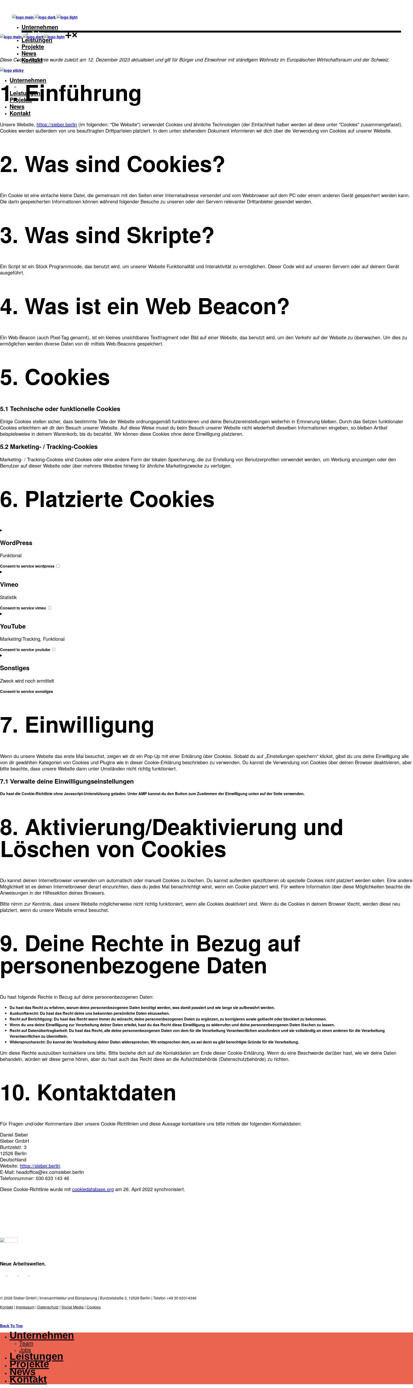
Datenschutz (48, 1307)
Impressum (25, 1307)
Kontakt (6, 1307)
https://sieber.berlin (57, 124)
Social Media (72, 1307)
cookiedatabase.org (93, 1189)
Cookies (94, 1307)
